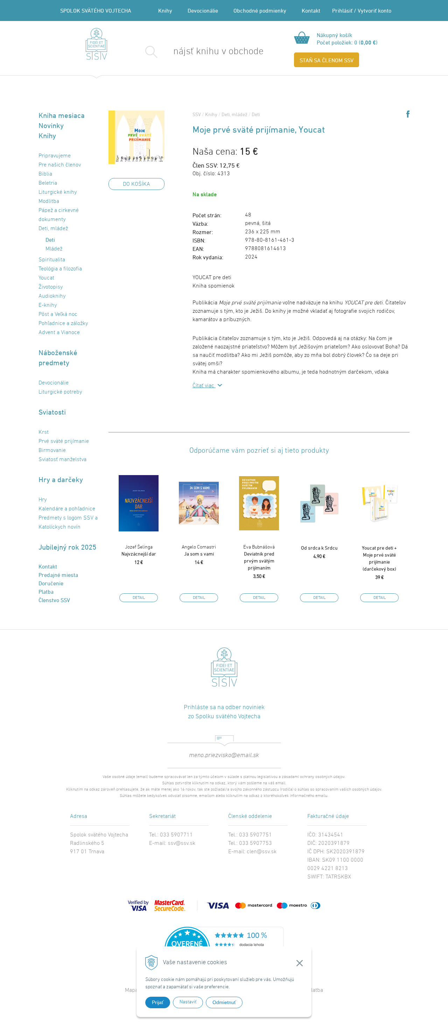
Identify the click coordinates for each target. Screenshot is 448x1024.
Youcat (46, 278)
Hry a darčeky (60, 479)
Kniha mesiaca (61, 115)
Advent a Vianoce (59, 332)
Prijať (157, 1002)
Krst (43, 432)
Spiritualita (51, 259)
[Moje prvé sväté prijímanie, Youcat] (136, 137)
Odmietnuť (224, 1002)
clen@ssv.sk (261, 851)
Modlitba (48, 201)
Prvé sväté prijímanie (63, 441)
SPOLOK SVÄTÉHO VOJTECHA (95, 10)
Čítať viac (204, 385)
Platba (46, 591)
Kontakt (311, 10)
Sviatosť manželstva (62, 459)
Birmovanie (52, 450)
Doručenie (50, 583)
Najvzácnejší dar (138, 550)
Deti (256, 114)
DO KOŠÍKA (136, 184)
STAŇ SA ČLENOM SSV (327, 60)
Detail (139, 597)
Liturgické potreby (60, 392)
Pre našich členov (59, 165)
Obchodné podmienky (259, 10)
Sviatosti (52, 412)
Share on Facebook (408, 114)
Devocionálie (203, 10)
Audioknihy (51, 296)
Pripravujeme (54, 156)
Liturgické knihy (57, 192)
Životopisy (50, 287)
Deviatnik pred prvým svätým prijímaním (259, 557)
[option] (138, 535)
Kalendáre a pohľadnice (66, 509)
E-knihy (47, 305)
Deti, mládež (234, 114)
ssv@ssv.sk (181, 843)
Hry (42, 499)
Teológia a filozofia (60, 269)
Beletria (47, 183)
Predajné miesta (58, 575)
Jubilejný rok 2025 (67, 547)
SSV (196, 114)
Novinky (51, 125)
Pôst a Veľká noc (57, 314)
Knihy (165, 10)
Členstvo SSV (54, 600)
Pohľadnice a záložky (63, 323)
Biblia (45, 174)
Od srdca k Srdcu (319, 548)
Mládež (54, 249)
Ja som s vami (199, 550)
